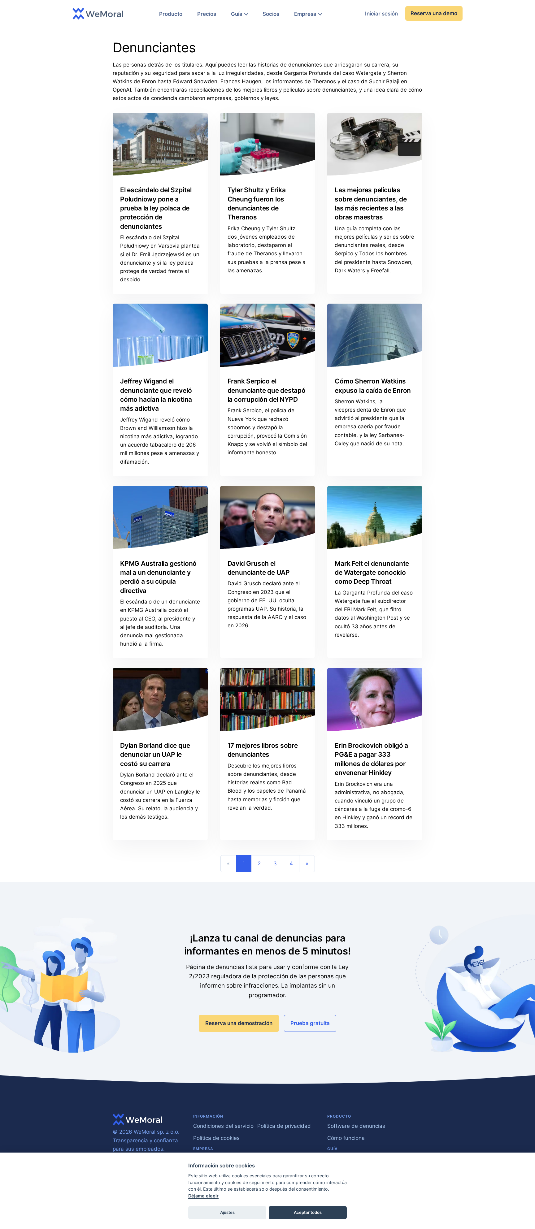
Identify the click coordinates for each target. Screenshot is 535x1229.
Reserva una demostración (238, 1023)
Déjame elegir (203, 1195)
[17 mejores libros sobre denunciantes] (267, 699)
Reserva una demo (434, 13)
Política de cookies (216, 1138)
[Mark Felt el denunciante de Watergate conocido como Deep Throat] (374, 517)
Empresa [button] (305, 14)
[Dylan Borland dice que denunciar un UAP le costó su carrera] (160, 699)
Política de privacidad (284, 1126)
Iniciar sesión (381, 14)
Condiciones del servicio (223, 1126)
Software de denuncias (356, 1126)
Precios (206, 14)
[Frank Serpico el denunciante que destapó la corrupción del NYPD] (267, 335)
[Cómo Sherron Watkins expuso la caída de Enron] (374, 335)
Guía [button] (236, 14)
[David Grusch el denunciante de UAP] (267, 517)
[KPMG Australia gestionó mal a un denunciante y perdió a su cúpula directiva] (160, 517)
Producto (170, 14)
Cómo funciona (346, 1138)
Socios (271, 14)
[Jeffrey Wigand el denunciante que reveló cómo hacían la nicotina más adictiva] (160, 335)
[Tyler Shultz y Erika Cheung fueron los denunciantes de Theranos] (267, 144)
